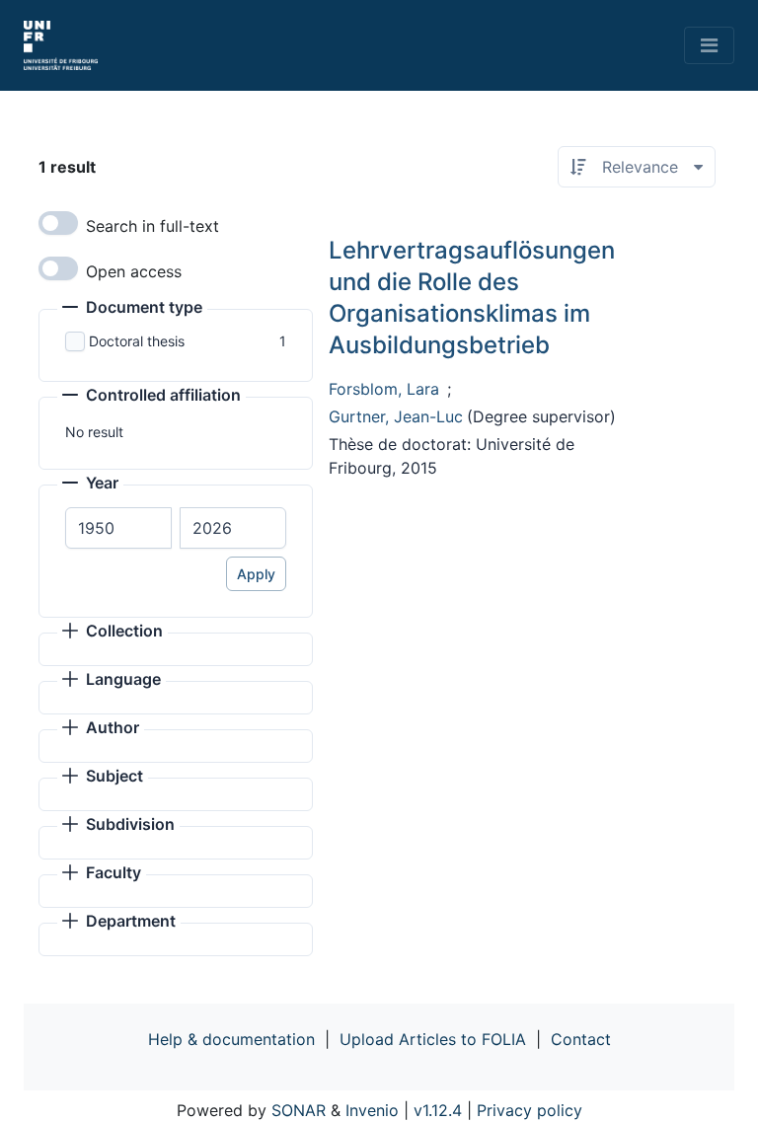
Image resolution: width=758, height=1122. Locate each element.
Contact (581, 1039)
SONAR (298, 1110)
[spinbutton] (118, 528)
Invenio (372, 1110)
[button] (132, 309)
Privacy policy (529, 1110)
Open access (134, 271)
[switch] (58, 223)
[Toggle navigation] (709, 45)
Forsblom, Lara (384, 389)
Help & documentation (231, 1039)
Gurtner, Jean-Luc (396, 416)
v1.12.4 (438, 1110)
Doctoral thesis (137, 341)
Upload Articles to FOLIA (433, 1039)
